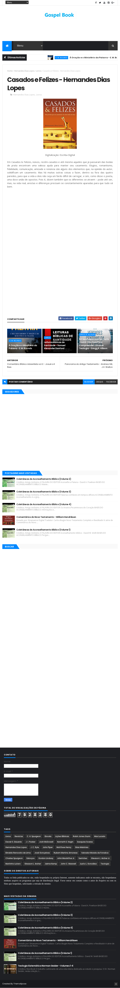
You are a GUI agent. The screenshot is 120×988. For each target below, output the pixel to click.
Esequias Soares (85, 841)
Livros (38, 71)
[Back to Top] (116, 984)
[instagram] (108, 2)
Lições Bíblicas (62, 836)
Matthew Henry (64, 847)
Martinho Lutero (13, 863)
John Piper (48, 847)
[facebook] (96, 2)
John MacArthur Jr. (66, 858)
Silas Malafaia (81, 847)
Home (10, 71)
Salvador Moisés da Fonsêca (94, 852)
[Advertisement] (60, 31)
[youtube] (104, 2)
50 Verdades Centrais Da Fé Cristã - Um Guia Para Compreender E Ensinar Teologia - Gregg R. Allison (94, 344)
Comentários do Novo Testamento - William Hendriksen (46, 517)
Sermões (83, 858)
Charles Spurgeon (14, 858)
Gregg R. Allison (87, 334)
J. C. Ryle (35, 847)
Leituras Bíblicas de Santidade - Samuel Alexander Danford (54, 345)
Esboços (31, 858)
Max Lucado (99, 836)
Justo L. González (88, 863)
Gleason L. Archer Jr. (100, 858)
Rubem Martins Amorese (66, 852)
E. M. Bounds (52, 57)
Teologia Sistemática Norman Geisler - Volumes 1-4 (45, 965)
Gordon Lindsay (45, 858)
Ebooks (48, 836)
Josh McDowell (46, 841)
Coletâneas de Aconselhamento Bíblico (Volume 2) (43, 479)
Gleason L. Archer (33, 863)
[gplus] (113, 2)
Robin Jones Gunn (81, 836)
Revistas (19, 836)
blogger (88, 381)
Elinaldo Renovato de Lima (18, 852)
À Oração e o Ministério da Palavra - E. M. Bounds (86, 57)
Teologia (105, 863)
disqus (99, 381)
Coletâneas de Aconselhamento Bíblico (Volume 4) (43, 504)
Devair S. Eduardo (13, 841)
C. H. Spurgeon (34, 836)
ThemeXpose (19, 983)
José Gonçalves (42, 852)
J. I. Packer (30, 841)
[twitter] (100, 2)
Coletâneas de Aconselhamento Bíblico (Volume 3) (43, 491)
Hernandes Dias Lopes (24, 71)
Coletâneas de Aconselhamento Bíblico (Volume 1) (43, 529)
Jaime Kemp (51, 863)
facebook (111, 381)
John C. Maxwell (68, 863)
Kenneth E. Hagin (65, 841)
